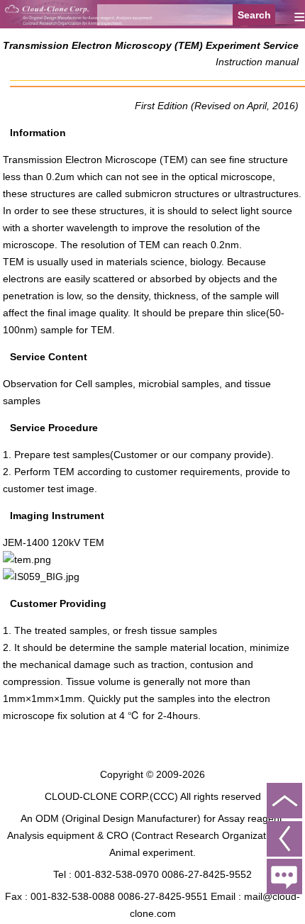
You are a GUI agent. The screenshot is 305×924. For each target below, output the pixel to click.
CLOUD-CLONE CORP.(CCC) (111, 796)
